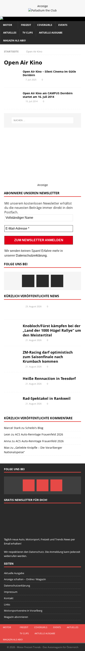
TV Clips (28, 32)
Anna (7, 441)
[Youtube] (57, 281)
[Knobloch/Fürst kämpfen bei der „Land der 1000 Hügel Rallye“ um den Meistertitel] (12, 329)
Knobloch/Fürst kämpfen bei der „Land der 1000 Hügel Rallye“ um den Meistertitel (52, 330)
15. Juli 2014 (32, 101)
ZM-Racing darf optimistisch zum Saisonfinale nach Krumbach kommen (48, 357)
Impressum (10, 592)
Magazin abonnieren (16, 617)
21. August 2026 (34, 340)
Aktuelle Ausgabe (50, 32)
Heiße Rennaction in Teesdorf (49, 378)
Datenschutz (36, 552)
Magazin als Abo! (14, 40)
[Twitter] (42, 281)
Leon (7, 434)
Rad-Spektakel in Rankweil (47, 398)
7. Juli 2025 (31, 79)
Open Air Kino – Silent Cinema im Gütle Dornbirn (49, 73)
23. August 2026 (34, 306)
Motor (7, 25)
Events (62, 25)
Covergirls (44, 25)
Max (6, 447)
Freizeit (26, 25)
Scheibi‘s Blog (34, 428)
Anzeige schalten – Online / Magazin (25, 579)
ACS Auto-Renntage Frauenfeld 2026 (39, 434)
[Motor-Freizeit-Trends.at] (17, 19)
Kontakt (8, 598)
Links (7, 604)
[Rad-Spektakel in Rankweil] (12, 402)
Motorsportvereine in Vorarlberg (23, 610)
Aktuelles (9, 32)
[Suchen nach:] (42, 120)
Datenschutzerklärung (31, 255)
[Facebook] (28, 281)
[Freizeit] (12, 76)
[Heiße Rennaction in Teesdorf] (12, 382)
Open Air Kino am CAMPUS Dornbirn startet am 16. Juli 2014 (48, 95)
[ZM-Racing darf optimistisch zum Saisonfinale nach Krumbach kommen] (12, 356)
